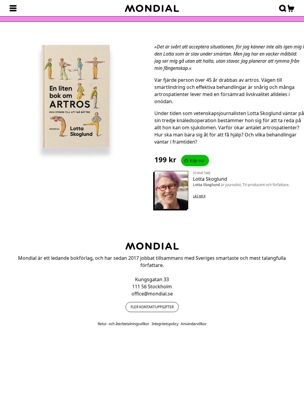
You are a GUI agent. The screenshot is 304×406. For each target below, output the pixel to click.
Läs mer (199, 196)
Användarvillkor (194, 324)
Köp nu (197, 160)
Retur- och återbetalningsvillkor (123, 324)
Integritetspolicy (165, 324)
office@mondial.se (152, 293)
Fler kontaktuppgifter (152, 306)
